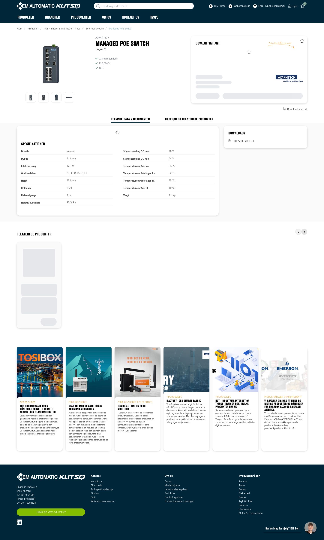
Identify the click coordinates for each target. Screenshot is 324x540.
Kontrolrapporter (174, 497)
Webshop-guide (241, 6)
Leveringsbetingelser (176, 489)
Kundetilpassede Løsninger (179, 501)
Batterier (243, 505)
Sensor (242, 489)
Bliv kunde (219, 6)
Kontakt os (96, 481)
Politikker (170, 493)
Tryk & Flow (245, 501)
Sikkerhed (244, 493)
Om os (168, 481)
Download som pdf (297, 109)
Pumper (243, 481)
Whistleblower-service (103, 501)
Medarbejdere (172, 485)
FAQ (93, 497)
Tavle (242, 485)
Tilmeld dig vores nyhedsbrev (51, 512)
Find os (95, 493)
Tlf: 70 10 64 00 (25, 494)
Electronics (245, 509)
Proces (242, 497)
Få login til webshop (102, 489)
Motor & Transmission (250, 513)
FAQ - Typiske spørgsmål (271, 6)
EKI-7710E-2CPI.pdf (243, 141)
